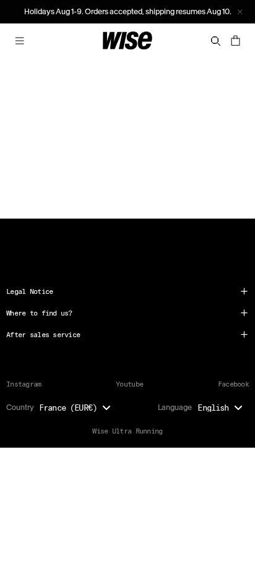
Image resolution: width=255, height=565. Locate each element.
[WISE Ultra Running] (127, 40)
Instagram (23, 383)
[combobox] (77, 407)
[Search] (215, 41)
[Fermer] (240, 12)
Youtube (129, 383)
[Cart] (235, 40)
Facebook (233, 383)
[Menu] (19, 40)
